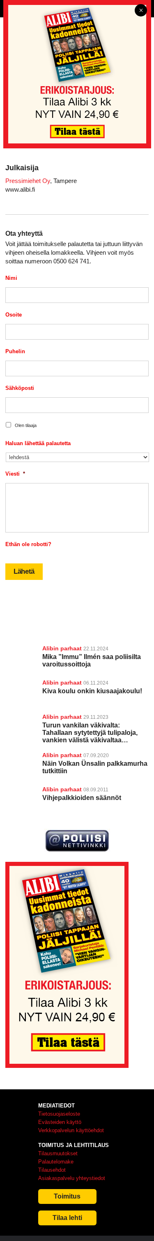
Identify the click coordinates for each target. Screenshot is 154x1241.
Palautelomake (56, 1162)
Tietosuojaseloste (59, 1114)
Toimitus (67, 1196)
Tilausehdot (52, 1170)
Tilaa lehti (67, 1217)
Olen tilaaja (26, 425)
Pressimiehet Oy (27, 180)
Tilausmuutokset (58, 1153)
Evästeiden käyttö (59, 1122)
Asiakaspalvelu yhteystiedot (71, 1178)
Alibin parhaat (62, 648)
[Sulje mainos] (141, 11)
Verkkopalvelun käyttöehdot (71, 1130)
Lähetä (24, 571)
